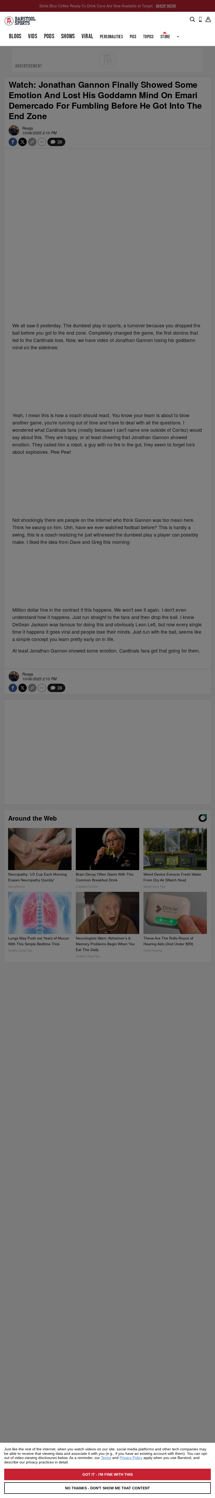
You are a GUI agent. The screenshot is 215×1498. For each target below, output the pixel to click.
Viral (87, 36)
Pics (133, 37)
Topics (148, 37)
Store (165, 37)
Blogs (15, 36)
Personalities (111, 37)
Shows (68, 36)
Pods (49, 36)
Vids (32, 36)
